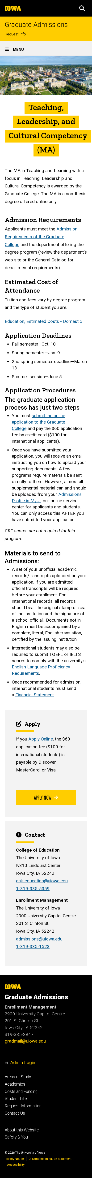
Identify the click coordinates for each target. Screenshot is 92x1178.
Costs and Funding (21, 1091)
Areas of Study (18, 1076)
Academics (15, 1084)
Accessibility (16, 1164)
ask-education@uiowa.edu (42, 881)
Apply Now (42, 797)
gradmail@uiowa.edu (25, 1041)
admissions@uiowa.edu (39, 939)
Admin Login (22, 1062)
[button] (82, 8)
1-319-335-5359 (33, 888)
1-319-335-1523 (33, 946)
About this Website (22, 1130)
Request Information (23, 1106)
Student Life (16, 1098)
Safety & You (16, 1137)
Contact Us (15, 1113)
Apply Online (40, 739)
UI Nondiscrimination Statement (50, 1159)
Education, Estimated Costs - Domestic (43, 321)
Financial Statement (34, 694)
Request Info (15, 34)
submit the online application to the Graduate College (38, 422)
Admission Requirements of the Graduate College (41, 236)
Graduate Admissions (36, 24)
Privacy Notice (14, 1159)
